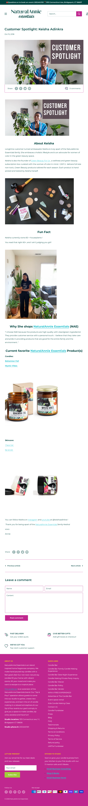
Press (50, 714)
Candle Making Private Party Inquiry (63, 678)
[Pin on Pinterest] (20, 88)
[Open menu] (6, 14)
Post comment (16, 618)
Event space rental (56, 700)
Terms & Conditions (56, 732)
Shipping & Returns (56, 728)
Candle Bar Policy (55, 685)
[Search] (79, 13)
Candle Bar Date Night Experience (62, 675)
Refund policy (54, 742)
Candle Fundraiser (56, 710)
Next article (76, 566)
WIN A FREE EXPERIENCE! (59, 692)
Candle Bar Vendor (56, 689)
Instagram (32, 520)
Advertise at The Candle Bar (60, 696)
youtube (46, 520)
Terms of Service (55, 739)
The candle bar (11, 689)
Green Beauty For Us (40, 161)
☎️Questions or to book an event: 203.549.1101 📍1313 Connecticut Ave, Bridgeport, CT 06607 (44, 2)
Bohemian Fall (12, 361)
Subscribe (12, 775)
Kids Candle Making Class (59, 703)
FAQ (50, 721)
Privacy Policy (54, 735)
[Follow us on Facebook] (6, 792)
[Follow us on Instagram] (10, 792)
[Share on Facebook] (16, 88)
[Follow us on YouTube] (19, 792)
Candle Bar (53, 665)
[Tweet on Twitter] (25, 88)
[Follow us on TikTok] (23, 792)
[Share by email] (29, 88)
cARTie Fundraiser (56, 746)
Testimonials (53, 725)
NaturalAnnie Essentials (51, 326)
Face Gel (9, 445)
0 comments (75, 88)
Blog (50, 717)
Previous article (13, 566)
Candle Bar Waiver (56, 682)
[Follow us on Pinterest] (14, 792)
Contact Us (52, 707)
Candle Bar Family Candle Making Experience (62, 670)
